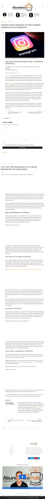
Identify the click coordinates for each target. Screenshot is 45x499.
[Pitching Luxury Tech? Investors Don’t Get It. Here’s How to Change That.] (18, 15)
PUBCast (11, 454)
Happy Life (11, 450)
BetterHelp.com (39, 407)
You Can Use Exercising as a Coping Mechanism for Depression (19, 168)
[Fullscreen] (42, 488)
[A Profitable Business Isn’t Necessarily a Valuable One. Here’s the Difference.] (31, 15)
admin (3, 171)
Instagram (7, 75)
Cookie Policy (31, 497)
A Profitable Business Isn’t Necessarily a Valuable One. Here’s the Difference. (36, 15)
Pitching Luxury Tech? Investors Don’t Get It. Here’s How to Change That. (24, 15)
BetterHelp (33, 362)
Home (11, 447)
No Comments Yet (7, 118)
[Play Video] (3, 488)
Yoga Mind (11, 448)
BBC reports (10, 83)
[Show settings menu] (39, 488)
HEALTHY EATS (11, 452)
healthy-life (3, 163)
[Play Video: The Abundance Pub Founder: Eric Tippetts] (22, 477)
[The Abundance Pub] (23, 6)
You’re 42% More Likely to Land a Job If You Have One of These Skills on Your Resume (11, 15)
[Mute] (37, 488)
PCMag (18, 72)
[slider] (21, 488)
